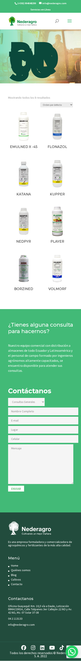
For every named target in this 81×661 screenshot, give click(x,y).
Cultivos (16, 579)
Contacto (16, 584)
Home (14, 565)
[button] (72, 652)
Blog (14, 575)
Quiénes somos (21, 570)
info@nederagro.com (21, 625)
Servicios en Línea (40, 9)
